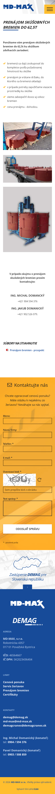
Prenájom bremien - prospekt (27, 350)
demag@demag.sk (15, 717)
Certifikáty (10, 694)
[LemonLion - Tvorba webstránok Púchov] (33, 789)
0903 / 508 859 (17, 754)
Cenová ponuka (13, 682)
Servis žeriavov (13, 686)
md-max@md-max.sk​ (17, 721)
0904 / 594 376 (17, 742)
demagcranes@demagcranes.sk (24, 725)
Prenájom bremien (16, 690)
